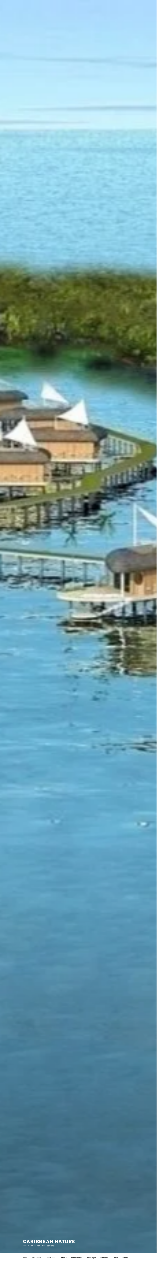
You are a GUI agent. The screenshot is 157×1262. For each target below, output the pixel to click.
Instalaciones (76, 1258)
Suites (62, 1258)
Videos (125, 1258)
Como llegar (91, 1258)
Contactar (104, 1258)
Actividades (36, 1258)
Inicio (25, 1258)
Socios (115, 1258)
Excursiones (50, 1258)
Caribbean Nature (49, 1241)
